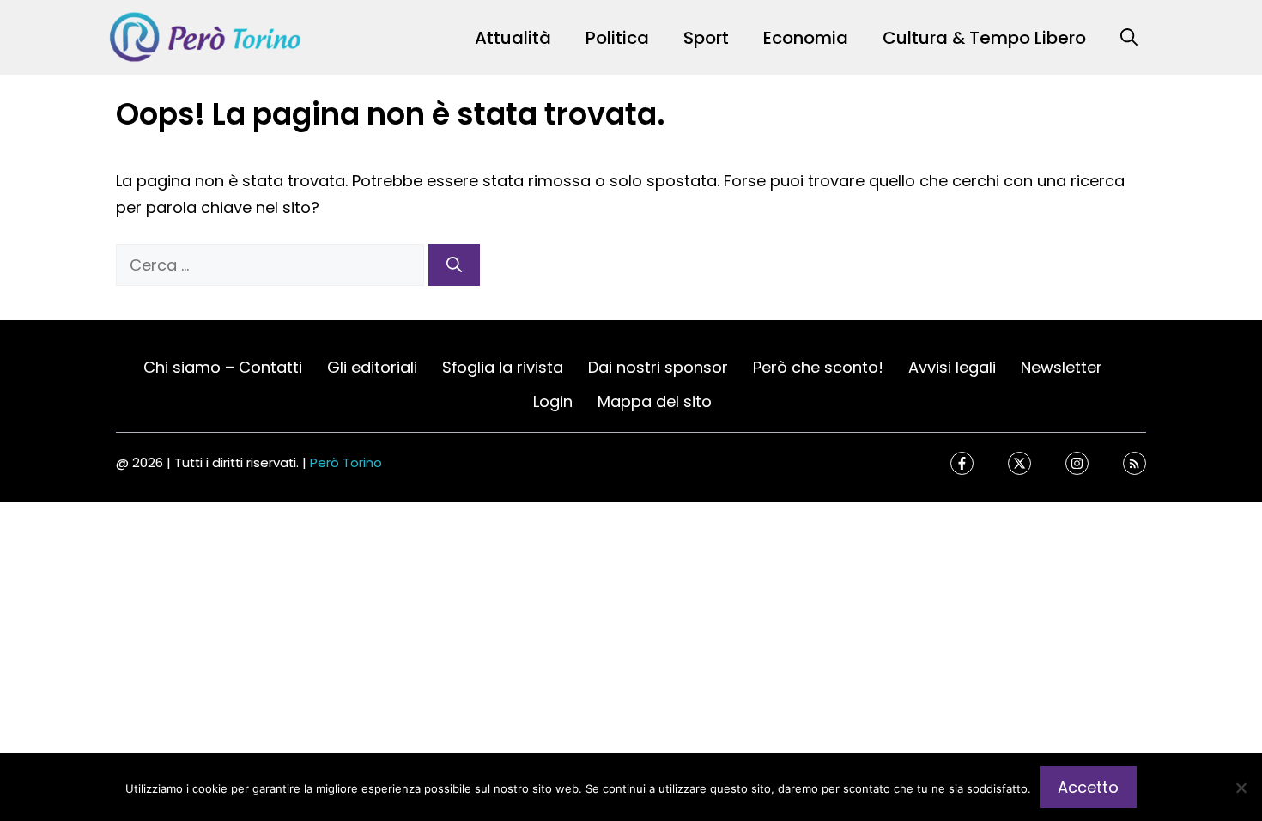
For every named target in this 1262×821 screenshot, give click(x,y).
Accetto (1088, 787)
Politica (617, 38)
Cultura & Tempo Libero (984, 38)
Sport (706, 38)
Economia (805, 38)
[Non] (1240, 787)
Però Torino (346, 462)
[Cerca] (454, 265)
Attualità (513, 38)
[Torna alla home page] (206, 36)
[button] (1129, 38)
